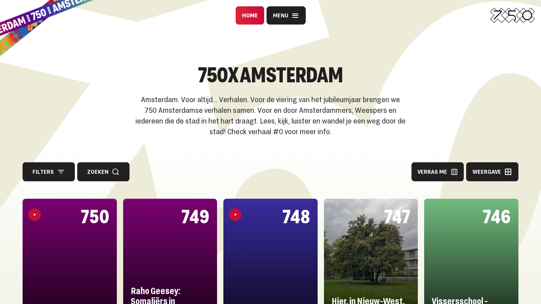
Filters (43, 171)
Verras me (432, 171)
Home (250, 15)
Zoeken (98, 171)
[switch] (214, 54)
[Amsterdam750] (512, 15)
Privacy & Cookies (212, 35)
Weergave (486, 171)
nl (295, 54)
